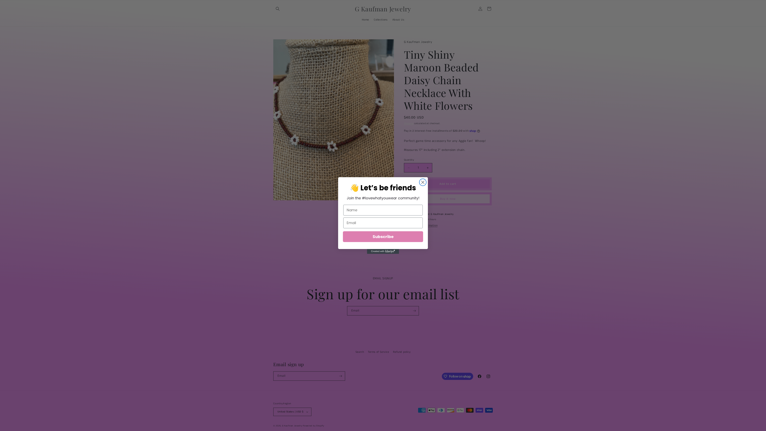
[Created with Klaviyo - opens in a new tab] (383, 251)
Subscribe (383, 236)
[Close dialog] (422, 182)
